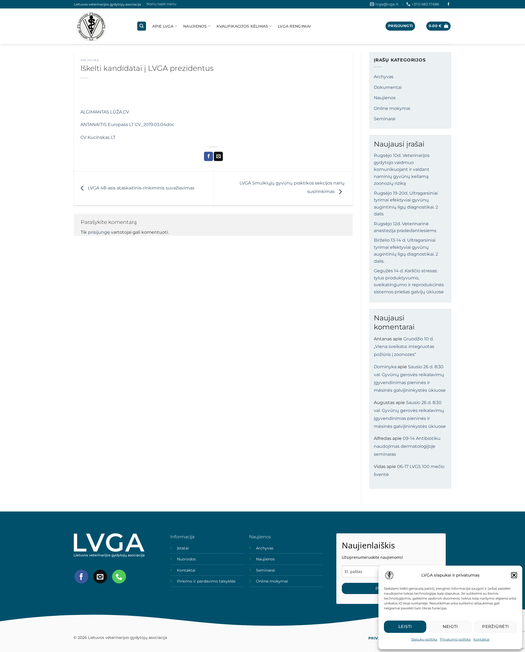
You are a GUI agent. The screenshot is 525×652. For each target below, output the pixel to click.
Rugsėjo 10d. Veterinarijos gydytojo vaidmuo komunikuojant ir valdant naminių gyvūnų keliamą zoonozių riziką (402, 169)
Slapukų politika (424, 639)
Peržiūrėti (495, 626)
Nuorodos (186, 559)
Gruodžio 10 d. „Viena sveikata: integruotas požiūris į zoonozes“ (404, 346)
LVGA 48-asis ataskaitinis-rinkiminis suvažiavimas (140, 188)
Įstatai (183, 548)
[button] (514, 575)
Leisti (405, 626)
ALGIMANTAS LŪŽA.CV (104, 112)
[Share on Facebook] (208, 156)
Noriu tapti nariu (161, 4)
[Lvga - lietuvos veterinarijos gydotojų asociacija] (101, 26)
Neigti (450, 626)
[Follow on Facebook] (448, 4)
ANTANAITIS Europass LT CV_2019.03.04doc (127, 124)
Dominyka (385, 366)
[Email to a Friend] (218, 156)
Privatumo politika (455, 639)
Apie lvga (163, 26)
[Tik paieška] (141, 26)
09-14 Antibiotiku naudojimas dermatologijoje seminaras (407, 446)
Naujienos (195, 26)
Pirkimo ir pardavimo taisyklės (206, 581)
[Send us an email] (100, 576)
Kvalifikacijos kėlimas (242, 26)
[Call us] (119, 576)
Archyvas (89, 60)
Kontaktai (481, 639)
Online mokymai (392, 108)
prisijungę (99, 232)
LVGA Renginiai (294, 26)
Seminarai (384, 118)
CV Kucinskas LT (97, 137)
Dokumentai (388, 87)
